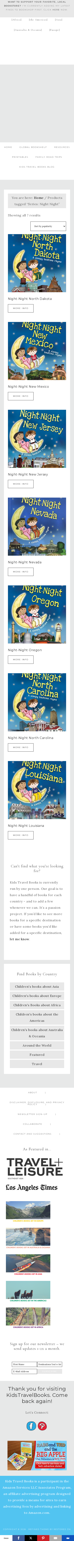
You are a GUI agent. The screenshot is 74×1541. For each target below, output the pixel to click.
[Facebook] (18, 1538)
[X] (31, 1538)
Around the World (37, 1045)
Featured (37, 1055)
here (56, 9)
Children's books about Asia (37, 986)
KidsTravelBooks (37, 47)
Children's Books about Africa (37, 1005)
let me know (19, 939)
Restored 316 (62, 1529)
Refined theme (38, 1529)
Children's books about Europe (37, 996)
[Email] (55, 1538)
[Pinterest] (43, 1538)
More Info (20, 308)
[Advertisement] (37, 103)
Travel (37, 1064)
